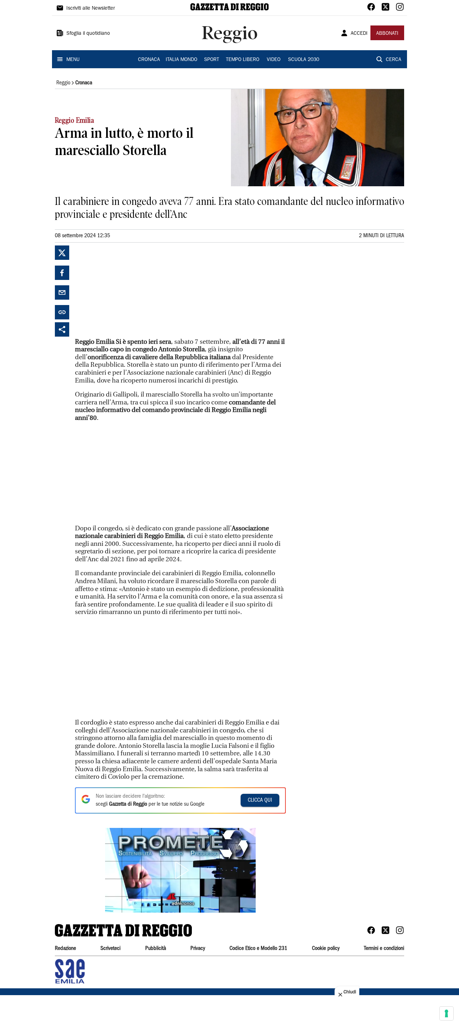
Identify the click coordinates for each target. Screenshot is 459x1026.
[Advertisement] (129, 290)
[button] (180, 870)
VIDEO (273, 59)
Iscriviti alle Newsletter (90, 8)
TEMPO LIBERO (242, 59)
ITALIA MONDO (181, 59)
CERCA (393, 59)
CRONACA (149, 59)
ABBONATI (387, 33)
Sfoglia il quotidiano (88, 33)
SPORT (211, 59)
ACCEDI (359, 33)
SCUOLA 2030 (303, 59)
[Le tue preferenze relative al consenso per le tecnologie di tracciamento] (446, 1013)
